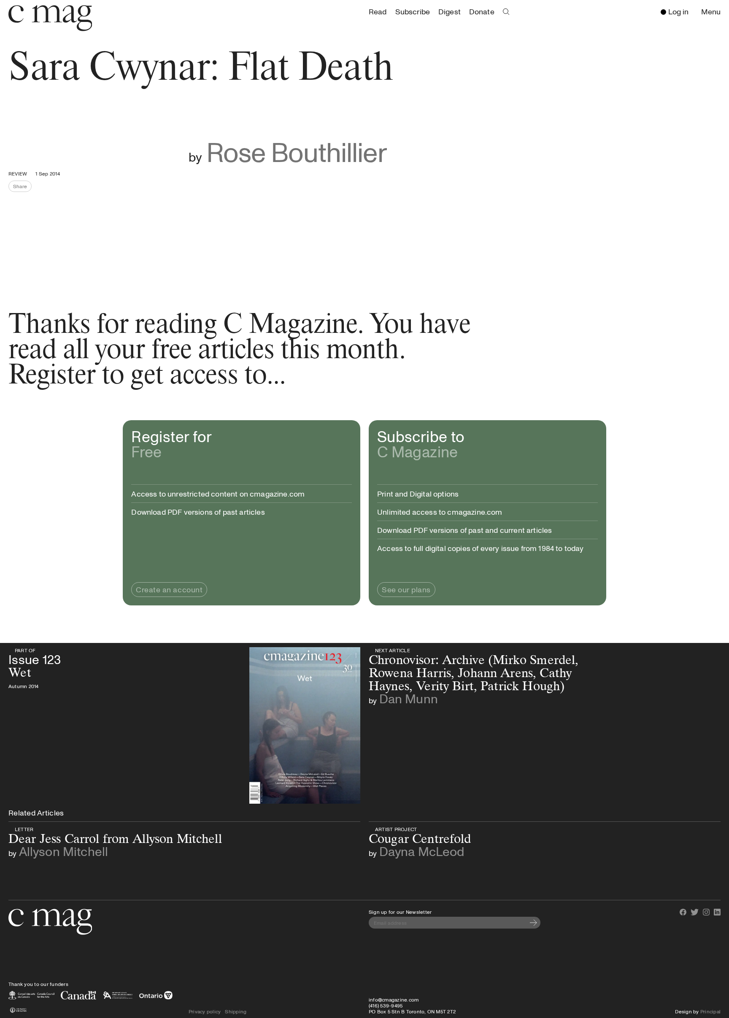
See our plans (406, 589)
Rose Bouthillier (296, 151)
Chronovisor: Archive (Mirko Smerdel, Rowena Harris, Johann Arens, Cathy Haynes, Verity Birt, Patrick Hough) (539, 650)
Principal (710, 1011)
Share (22, 187)
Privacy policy (205, 1011)
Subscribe (412, 11)
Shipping (235, 1011)
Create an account (169, 589)
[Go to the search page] (506, 11)
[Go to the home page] (50, 922)
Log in (678, 11)
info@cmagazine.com (393, 999)
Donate (481, 11)
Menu (713, 12)
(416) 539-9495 (385, 1005)
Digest (449, 11)
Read (378, 11)
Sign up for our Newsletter (400, 912)
